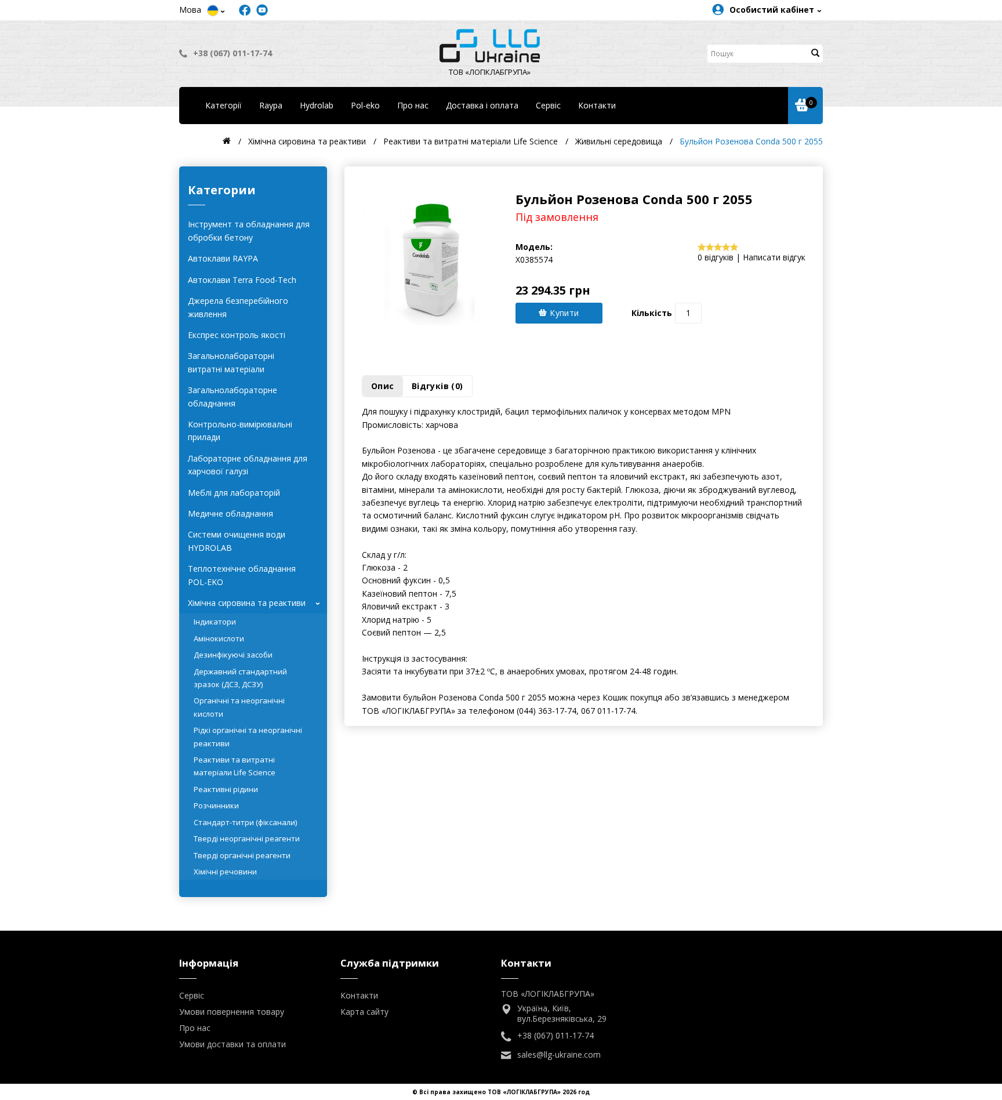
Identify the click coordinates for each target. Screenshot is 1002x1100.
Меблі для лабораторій (234, 492)
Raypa (270, 105)
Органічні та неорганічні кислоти (239, 706)
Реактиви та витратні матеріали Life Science (234, 766)
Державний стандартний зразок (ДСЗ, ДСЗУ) (240, 677)
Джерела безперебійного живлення (238, 307)
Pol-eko (365, 105)
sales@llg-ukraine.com (559, 1055)
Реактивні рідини (226, 789)
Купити (563, 312)
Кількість (651, 312)
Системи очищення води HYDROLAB (236, 541)
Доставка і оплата (482, 105)
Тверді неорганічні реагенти (247, 838)
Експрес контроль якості (236, 334)
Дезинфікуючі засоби (233, 654)
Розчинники (216, 805)
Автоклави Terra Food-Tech (242, 279)
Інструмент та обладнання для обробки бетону (249, 230)
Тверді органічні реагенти (242, 855)
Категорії (223, 105)
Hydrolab (316, 105)
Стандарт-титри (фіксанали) (245, 822)
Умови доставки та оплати (232, 1044)
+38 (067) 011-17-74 (232, 53)
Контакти (597, 105)
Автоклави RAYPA (223, 258)
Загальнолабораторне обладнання (232, 396)
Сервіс (548, 105)
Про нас (413, 105)
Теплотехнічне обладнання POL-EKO (242, 575)
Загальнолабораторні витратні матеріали (231, 362)
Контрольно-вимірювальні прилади (240, 430)
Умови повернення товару (231, 1011)
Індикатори (215, 621)
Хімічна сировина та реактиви (256, 602)
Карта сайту (364, 1011)
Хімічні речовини (225, 871)
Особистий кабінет (771, 9)
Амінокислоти (219, 638)
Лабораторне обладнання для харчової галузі (247, 465)
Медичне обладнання (230, 513)
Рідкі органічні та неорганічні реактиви (248, 736)
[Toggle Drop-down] (213, 10)
